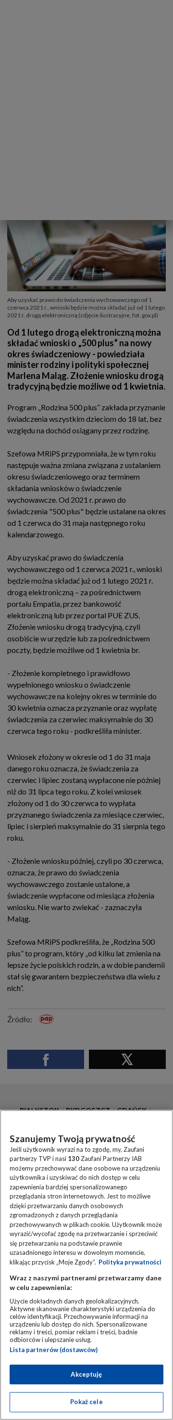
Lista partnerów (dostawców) (54, 1350)
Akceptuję (86, 1374)
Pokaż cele (86, 1402)
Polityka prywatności (130, 1262)
